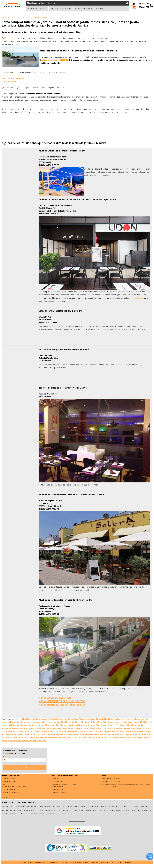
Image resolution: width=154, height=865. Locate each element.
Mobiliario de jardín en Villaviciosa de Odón (75, 725)
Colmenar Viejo (44, 728)
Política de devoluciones (10, 789)
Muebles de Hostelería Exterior (61, 8)
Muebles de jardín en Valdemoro (80, 737)
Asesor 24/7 (100, 8)
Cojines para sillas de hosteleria (56, 814)
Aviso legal (5, 795)
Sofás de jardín (9, 81)
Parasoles (5, 814)
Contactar (55, 779)
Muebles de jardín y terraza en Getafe (85, 734)
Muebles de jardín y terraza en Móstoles (40, 719)
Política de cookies (58, 787)
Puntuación (7, 756)
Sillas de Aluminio (78, 810)
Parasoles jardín (59, 807)
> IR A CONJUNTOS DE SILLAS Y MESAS (62, 701)
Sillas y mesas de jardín (13, 78)
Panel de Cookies (57, 789)
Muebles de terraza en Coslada (33, 731)
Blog (3, 784)
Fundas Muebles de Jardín (94, 807)
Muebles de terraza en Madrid (23, 728)
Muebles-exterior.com (115, 776)
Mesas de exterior (116, 810)
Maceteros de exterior (17, 814)
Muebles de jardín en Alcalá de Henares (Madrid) (81, 719)
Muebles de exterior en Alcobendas (39, 725)
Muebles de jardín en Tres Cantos (111, 725)
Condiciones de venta (9, 779)
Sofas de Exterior (91, 810)
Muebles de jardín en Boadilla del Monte (121, 722)
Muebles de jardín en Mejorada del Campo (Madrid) (110, 731)
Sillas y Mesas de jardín (21, 807)
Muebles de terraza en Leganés (118, 734)
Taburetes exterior (143, 810)
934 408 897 (144, 7)
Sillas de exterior (18, 810)
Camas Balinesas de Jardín (75, 807)
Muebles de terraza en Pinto (26, 737)
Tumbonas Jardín (36, 807)
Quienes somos (57, 781)
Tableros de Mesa (129, 810)
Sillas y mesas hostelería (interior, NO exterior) (40, 810)
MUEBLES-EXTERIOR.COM (69, 776)
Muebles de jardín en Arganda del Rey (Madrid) (46, 734)
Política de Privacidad (59, 792)
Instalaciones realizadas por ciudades (64, 784)
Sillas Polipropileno (64, 810)
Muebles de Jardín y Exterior (37, 8)
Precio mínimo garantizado (10, 792)
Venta (20, 17)
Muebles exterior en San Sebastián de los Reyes (73, 728)
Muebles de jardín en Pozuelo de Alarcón (42, 722)
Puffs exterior (48, 807)
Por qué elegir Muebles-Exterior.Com (14, 787)
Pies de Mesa (103, 810)
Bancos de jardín (121, 807)
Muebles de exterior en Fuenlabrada (120, 719)
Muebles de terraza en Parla (52, 737)
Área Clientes (6, 797)
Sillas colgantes (109, 807)
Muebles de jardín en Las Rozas (31, 740)
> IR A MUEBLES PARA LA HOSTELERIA (62, 704)
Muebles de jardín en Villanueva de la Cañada (81, 722)
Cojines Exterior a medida (83, 8)
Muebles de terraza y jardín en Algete (113, 728)
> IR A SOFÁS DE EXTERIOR (55, 698)
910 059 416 (144, 3)
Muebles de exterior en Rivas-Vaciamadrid (67, 731)
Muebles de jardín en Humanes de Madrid (114, 737)
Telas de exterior (134, 807)
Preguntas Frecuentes (9, 781)
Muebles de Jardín (9, 17)
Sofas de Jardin (7, 807)
